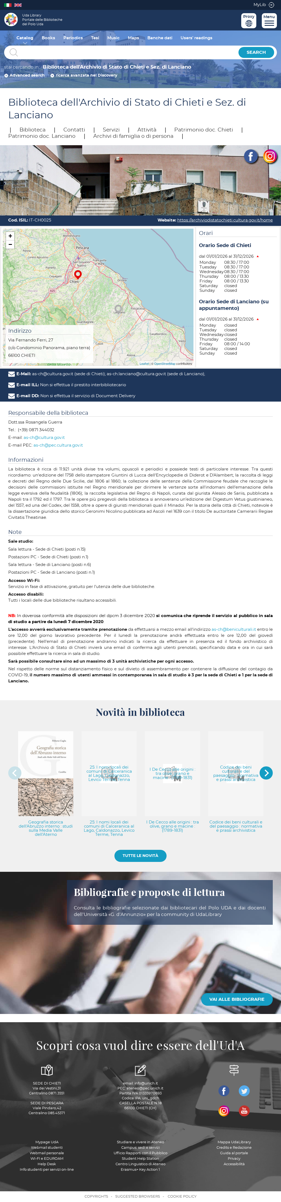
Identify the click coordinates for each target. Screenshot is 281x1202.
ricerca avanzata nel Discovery (86, 75)
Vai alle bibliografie (237, 999)
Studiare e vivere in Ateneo (140, 1142)
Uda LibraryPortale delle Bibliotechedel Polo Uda (42, 20)
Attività (146, 130)
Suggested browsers (137, 1196)
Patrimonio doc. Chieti (203, 130)
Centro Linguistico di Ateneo (140, 1164)
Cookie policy (182, 1196)
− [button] (10, 244)
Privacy (234, 1159)
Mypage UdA (46, 1142)
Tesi (95, 38)
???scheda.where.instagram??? (270, 156)
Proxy (248, 17)
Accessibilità (234, 1164)
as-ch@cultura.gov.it (44, 438)
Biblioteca (32, 130)
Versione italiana (9, 5)
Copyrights (96, 1196)
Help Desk (47, 1164)
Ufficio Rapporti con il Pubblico (140, 1153)
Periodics (73, 38)
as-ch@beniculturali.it (234, 629)
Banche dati (159, 38)
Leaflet (144, 363)
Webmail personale (47, 1153)
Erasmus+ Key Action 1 (140, 1170)
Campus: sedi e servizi (140, 1148)
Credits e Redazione (234, 1148)
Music (113, 38)
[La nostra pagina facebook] (223, 1090)
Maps (133, 38)
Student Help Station (140, 1159)
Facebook (251, 156)
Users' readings (196, 38)
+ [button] (10, 235)
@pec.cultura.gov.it (58, 445)
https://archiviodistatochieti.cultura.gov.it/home (225, 220)
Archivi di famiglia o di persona (133, 136)
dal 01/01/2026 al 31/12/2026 (226, 256)
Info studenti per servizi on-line (47, 1170)
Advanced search (27, 75)
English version (19, 5)
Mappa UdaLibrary (234, 1142)
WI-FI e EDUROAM (46, 1159)
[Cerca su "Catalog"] (120, 53)
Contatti (74, 130)
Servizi (111, 130)
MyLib (260, 5)
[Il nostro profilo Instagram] (223, 1110)
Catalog (24, 38)
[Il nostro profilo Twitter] (244, 1090)
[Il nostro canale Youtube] (244, 1110)
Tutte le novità (140, 856)
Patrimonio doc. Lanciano (41, 136)
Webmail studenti (47, 1148)
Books (48, 38)
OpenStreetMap (164, 363)
